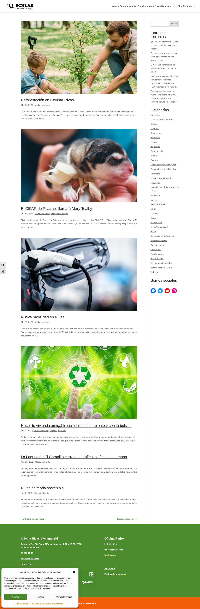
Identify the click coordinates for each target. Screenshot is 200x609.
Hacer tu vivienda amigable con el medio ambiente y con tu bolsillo (76, 425)
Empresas (155, 146)
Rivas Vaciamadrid (59, 213)
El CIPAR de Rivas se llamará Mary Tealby (56, 208)
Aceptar (15, 597)
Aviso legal (109, 568)
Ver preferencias (64, 597)
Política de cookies (23, 603)
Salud (153, 231)
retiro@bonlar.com (113, 549)
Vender (115, 6)
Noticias (53, 430)
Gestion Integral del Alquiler (163, 164)
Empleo (154, 142)
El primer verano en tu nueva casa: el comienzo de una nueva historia (164, 56)
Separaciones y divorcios (162, 236)
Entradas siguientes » (127, 519)
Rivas (158, 6)
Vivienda (62, 430)
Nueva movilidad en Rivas (42, 317)
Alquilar (133, 6)
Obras (153, 218)
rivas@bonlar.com (30, 558)
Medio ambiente (42, 105)
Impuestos (155, 183)
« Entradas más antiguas (32, 519)
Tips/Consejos (157, 254)
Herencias (155, 174)
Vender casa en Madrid (161, 268)
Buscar (174, 23)
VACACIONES (157, 258)
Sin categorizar (157, 245)
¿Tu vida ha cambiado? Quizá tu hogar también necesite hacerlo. (164, 45)
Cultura (154, 124)
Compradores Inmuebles (162, 119)
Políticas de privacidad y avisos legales (47, 603)
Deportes (155, 128)
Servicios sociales (159, 240)
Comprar (124, 6)
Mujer (153, 209)
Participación (156, 222)
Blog (180, 6)
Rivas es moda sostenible (42, 488)
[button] (74, 572)
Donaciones (156, 133)
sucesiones (156, 249)
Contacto (187, 6)
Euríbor (154, 155)
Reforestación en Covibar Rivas (47, 100)
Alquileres (155, 115)
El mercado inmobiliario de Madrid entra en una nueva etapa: (163, 68)
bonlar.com (26, 564)
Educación (155, 137)
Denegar (40, 597)
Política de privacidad (115, 574)
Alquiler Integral (146, 6)
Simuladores (167, 6)
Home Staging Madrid (161, 178)
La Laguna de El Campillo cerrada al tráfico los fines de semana (74, 457)
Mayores (155, 200)
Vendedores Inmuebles (161, 263)
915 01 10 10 (110, 544)
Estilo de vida (157, 151)
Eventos (154, 160)
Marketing (155, 195)
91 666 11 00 (27, 553)
